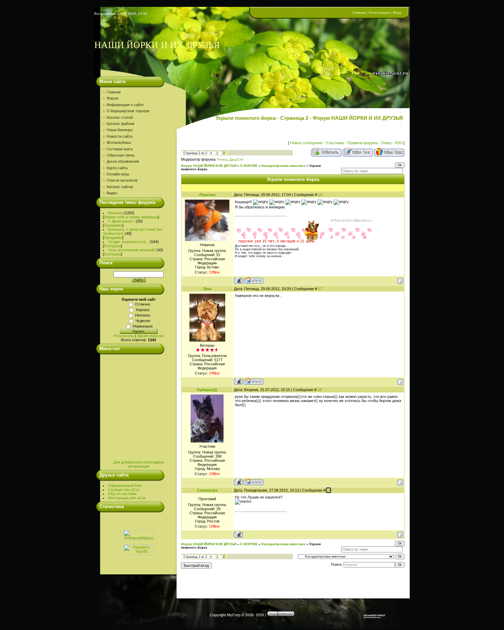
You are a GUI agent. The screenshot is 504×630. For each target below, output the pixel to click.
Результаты (124, 336)
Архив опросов (150, 336)
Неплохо (142, 315)
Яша (207, 289)
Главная (358, 12)
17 (320, 289)
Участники (335, 143)
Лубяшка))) (207, 390)
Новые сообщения (306, 143)
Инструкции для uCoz (127, 498)
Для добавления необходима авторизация (138, 464)
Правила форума (362, 143)
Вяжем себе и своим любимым (131, 217)
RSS (399, 143)
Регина (222, 159)
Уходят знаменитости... (128, 242)
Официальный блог (125, 485)
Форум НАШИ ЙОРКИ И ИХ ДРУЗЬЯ (208, 166)
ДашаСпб (236, 159)
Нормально (143, 326)
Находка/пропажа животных (283, 166)
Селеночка (207, 490)
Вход (397, 12)
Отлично (142, 304)
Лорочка (207, 195)
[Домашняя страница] (253, 280)
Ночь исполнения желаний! (131, 250)
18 (319, 390)
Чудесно (142, 321)
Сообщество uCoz (124, 490)
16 (320, 195)
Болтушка (112, 246)
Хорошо (142, 310)
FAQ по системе (122, 494)
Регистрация (379, 12)
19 (328, 490)
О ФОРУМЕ (248, 166)
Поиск (386, 143)
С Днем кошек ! (121, 221)
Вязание (115, 213)
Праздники (113, 225)
